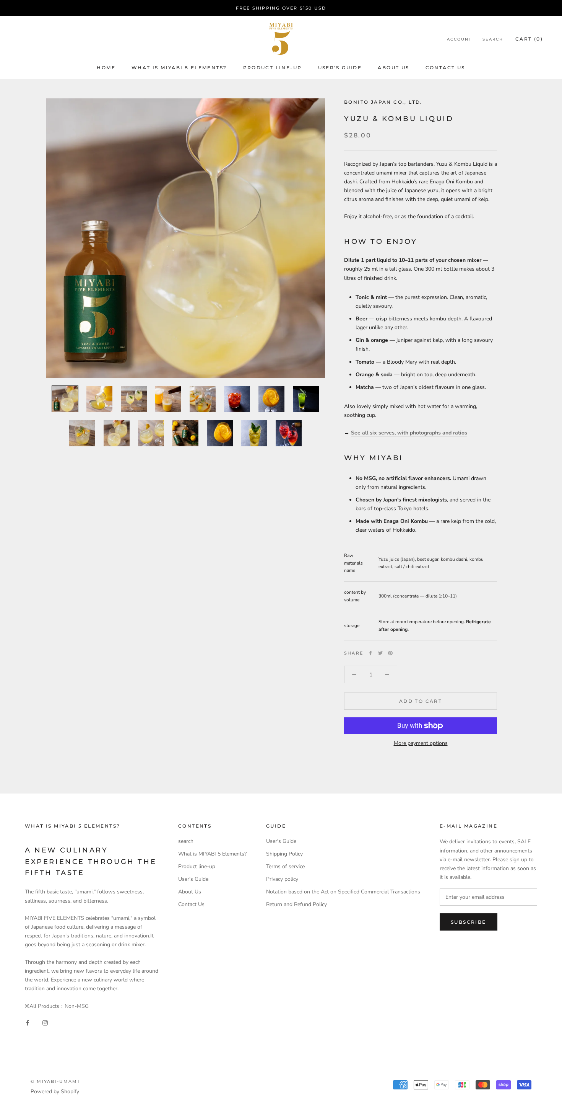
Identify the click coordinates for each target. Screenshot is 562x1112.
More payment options (421, 743)
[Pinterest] (390, 653)
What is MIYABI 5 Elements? (179, 68)
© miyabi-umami (55, 1081)
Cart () (529, 39)
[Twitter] (380, 653)
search (185, 841)
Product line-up (272, 68)
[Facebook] (370, 653)
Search (492, 39)
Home (106, 68)
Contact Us (445, 68)
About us (393, 68)
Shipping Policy (284, 853)
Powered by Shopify (55, 1091)
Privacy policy (282, 879)
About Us (189, 891)
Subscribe (468, 922)
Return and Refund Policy (296, 904)
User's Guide (340, 68)
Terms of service (285, 866)
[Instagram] (45, 1022)
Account (459, 39)
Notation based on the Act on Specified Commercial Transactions (343, 891)
